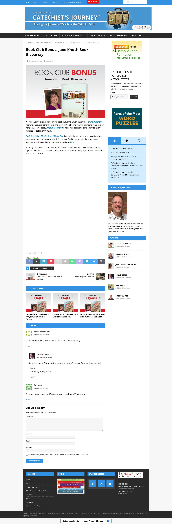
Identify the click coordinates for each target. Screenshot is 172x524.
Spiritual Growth (97, 35)
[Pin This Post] (50, 261)
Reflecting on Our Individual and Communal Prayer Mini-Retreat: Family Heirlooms (125, 175)
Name (28, 434)
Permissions (122, 494)
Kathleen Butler (123, 244)
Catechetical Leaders (118, 35)
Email (28, 441)
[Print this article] (65, 261)
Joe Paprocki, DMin (32, 487)
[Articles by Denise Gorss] (111, 278)
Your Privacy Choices (93, 521)
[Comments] (139, 140)
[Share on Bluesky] (93, 261)
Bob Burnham (121, 296)
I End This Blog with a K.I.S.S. (122, 149)
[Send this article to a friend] (58, 261)
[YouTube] (109, 483)
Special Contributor (35, 61)
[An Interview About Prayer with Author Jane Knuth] (92, 302)
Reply (30, 346)
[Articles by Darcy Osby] (111, 288)
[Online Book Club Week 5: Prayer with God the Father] (38, 302)
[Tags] (127, 140)
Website (29, 448)
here (72, 142)
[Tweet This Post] (36, 261)
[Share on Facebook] (29, 261)
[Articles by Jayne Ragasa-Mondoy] (111, 268)
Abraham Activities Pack (120, 152)
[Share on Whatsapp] (72, 261)
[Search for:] (135, 2)
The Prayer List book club (42, 268)
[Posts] (114, 140)
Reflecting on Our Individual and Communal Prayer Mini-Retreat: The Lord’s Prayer (127, 165)
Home (27, 2)
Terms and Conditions (126, 489)
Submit (134, 97)
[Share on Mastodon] (79, 261)
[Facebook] (92, 483)
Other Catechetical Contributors (37, 491)
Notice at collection (71, 521)
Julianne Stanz (122, 254)
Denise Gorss (121, 275)
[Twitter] (101, 483)
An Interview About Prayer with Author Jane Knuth (92, 315)
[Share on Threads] (101, 261)
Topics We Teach (50, 35)
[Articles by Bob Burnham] (111, 299)
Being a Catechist (32, 35)
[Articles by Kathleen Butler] (111, 247)
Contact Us (29, 495)
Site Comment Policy (125, 491)
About (36, 2)
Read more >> (118, 231)
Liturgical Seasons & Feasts (73, 35)
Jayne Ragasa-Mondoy (125, 264)
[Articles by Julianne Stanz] (111, 257)
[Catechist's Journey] (88, 31)
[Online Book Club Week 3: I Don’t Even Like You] (65, 302)
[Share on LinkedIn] (43, 261)
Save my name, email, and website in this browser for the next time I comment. (58, 454)
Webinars (55, 2)
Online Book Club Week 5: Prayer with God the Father (37, 317)
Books (45, 2)
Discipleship (136, 35)
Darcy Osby (120, 285)
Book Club (49, 61)
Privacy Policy (136, 486)
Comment (29, 416)
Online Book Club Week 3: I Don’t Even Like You (65, 315)
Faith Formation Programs (72, 2)
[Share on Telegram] (86, 261)
